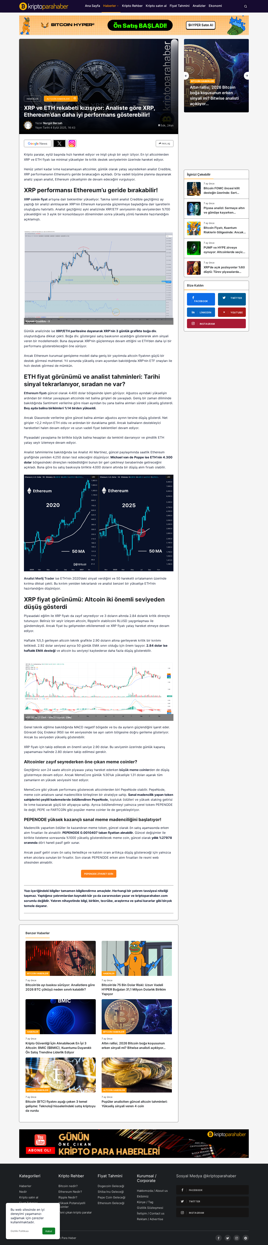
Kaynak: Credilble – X (38, 321)
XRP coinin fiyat (35, 199)
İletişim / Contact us (150, 1213)
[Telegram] (245, 1238)
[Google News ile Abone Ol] (37, 143)
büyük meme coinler (134, 770)
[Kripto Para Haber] (43, 6)
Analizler (199, 6)
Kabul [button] (49, 1231)
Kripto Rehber (132, 6)
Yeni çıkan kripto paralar (75, 1212)
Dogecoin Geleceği (111, 1186)
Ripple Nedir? (67, 1197)
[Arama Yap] (245, 6)
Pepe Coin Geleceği (111, 1197)
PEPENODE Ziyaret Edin (98, 873)
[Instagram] (236, 1238)
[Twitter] (227, 1238)
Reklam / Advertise (150, 1219)
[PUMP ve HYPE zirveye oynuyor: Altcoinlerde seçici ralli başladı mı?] (216, 248)
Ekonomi (215, 6)
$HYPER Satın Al (201, 24)
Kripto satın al (156, 6)
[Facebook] (218, 1238)
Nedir (23, 1192)
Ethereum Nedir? (70, 1192)
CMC (69, 717)
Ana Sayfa (92, 6)
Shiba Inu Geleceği (111, 1192)
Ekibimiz (143, 1196)
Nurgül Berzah (52, 123)
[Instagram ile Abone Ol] (72, 143)
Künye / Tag (145, 1202)
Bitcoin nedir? (68, 1186)
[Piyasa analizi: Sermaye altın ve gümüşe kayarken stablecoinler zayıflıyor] (216, 208)
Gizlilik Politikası (20, 1231)
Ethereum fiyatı (35, 393)
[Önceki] (186, 76)
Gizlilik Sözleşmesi (150, 1208)
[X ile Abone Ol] (59, 143)
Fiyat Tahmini (180, 6)
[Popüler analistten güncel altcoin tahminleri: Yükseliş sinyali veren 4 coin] (137, 1085)
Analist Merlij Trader (39, 578)
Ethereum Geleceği (111, 1203)
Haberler (109, 6)
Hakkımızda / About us (152, 1191)
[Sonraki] (246, 76)
